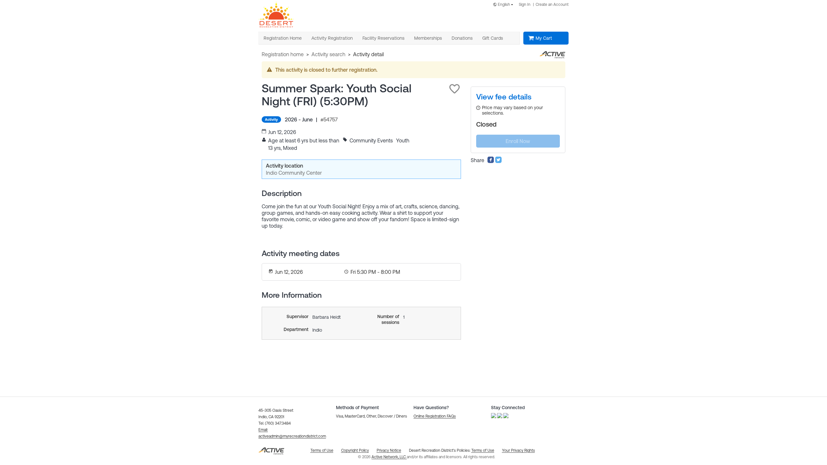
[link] (503, 97)
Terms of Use (482, 450)
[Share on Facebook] (491, 161)
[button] (454, 89)
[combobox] (504, 5)
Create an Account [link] (552, 4)
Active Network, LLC (389, 457)
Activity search (328, 54)
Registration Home (283, 54)
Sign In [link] (524, 4)
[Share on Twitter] (498, 161)
